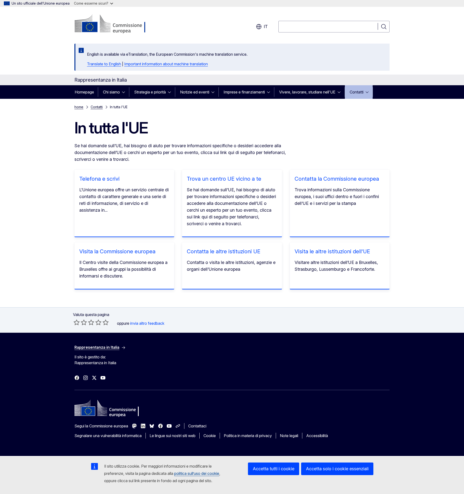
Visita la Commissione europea (117, 251)
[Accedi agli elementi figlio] (125, 92)
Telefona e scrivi (99, 179)
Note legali (289, 435)
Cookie (209, 435)
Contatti (356, 92)
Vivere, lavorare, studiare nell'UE (307, 92)
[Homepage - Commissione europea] (113, 24)
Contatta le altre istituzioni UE (223, 251)
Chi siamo (111, 92)
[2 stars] (80, 322)
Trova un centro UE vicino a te (224, 179)
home (78, 107)
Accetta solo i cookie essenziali (337, 468)
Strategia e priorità (150, 92)
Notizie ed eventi (194, 92)
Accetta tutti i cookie (273, 468)
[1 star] (76, 322)
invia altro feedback (147, 323)
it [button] (266, 26)
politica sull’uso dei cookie (196, 473)
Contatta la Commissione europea (337, 179)
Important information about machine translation (166, 64)
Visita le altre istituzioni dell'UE (332, 251)
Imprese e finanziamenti (244, 92)
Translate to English (104, 64)
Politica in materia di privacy (248, 435)
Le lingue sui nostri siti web (173, 435)
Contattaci (197, 426)
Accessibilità (317, 435)
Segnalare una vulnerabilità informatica (108, 435)
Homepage (84, 92)
